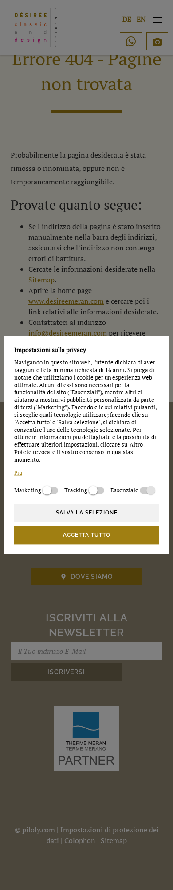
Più (18, 472)
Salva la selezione (87, 513)
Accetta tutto (86, 535)
